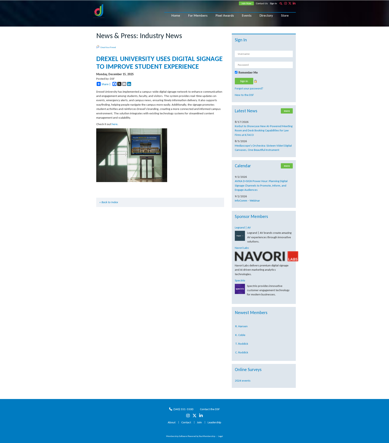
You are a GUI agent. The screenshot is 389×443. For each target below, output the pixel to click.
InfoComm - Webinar (247, 200)
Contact (186, 422)
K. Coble (240, 331)
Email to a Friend (108, 47)
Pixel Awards (225, 15)
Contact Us (262, 3)
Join (199, 422)
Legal (220, 436)
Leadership (214, 422)
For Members (197, 15)
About (171, 422)
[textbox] (281, 3)
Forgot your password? (249, 88)
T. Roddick (241, 339)
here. (115, 124)
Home (175, 15)
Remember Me (248, 72)
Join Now (246, 3)
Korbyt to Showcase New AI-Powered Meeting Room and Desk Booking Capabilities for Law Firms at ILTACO (264, 130)
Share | (106, 84)
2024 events (242, 380)
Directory (266, 15)
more (287, 110)
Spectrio (240, 280)
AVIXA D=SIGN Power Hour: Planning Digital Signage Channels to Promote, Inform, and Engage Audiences (261, 185)
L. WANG (240, 357)
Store (285, 15)
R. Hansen (241, 322)
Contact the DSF (210, 409)
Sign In (273, 3)
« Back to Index (108, 202)
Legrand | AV (243, 227)
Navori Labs (242, 248)
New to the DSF (244, 95)
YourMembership (207, 436)
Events (246, 15)
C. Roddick (241, 348)
